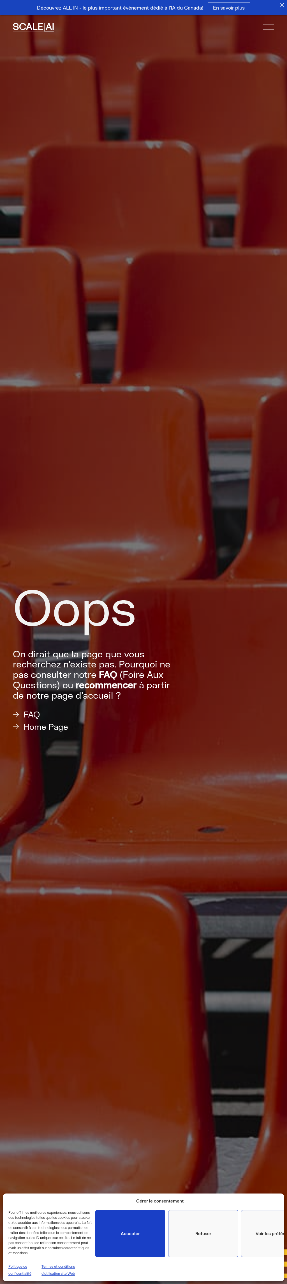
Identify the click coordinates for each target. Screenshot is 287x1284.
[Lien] (40, 28)
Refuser (203, 1233)
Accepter (130, 1233)
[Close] (282, 5)
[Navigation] (268, 28)
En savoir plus (229, 7)
